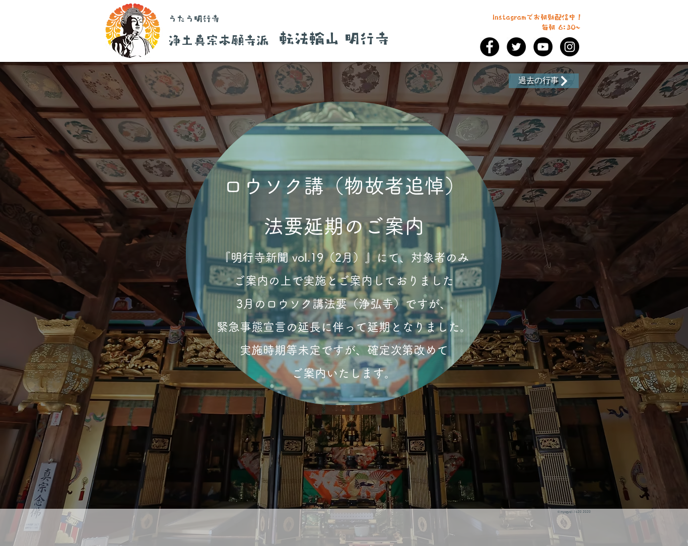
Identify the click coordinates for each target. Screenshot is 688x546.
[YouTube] (543, 46)
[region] (344, 253)
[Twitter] (516, 46)
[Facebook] (489, 46)
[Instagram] (569, 46)
